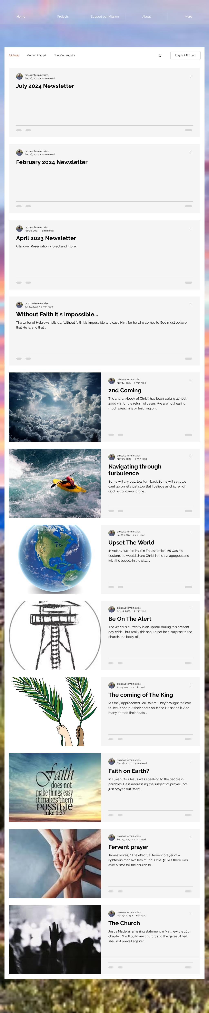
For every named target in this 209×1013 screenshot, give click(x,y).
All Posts (14, 55)
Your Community (64, 55)
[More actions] (192, 76)
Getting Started (36, 55)
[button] (160, 56)
